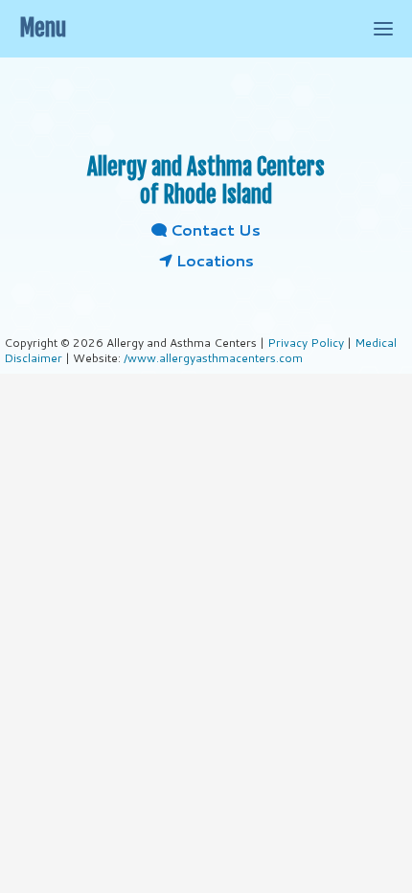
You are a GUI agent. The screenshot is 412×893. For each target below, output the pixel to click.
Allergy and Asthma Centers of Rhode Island (206, 181)
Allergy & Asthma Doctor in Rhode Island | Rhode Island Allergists (206, 105)
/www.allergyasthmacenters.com (213, 358)
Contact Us (214, 229)
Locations (213, 260)
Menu (42, 28)
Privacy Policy (305, 342)
